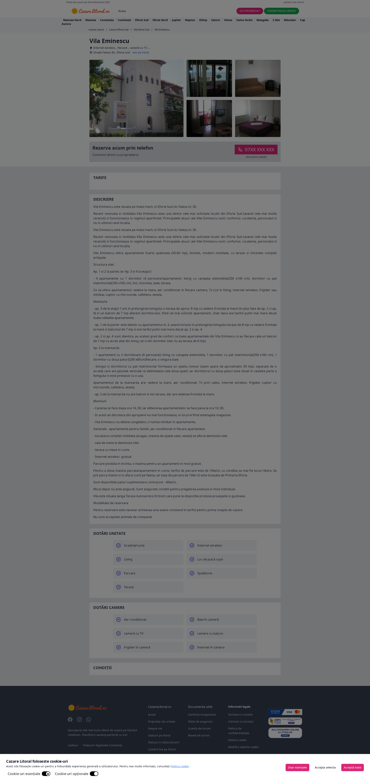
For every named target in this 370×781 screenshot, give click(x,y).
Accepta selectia (325, 767)
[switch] (46, 773)
